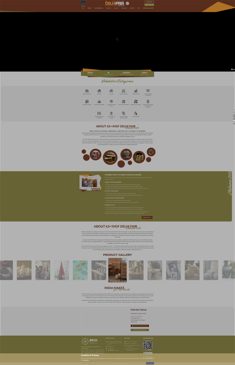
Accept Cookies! (150, 363)
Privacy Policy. (86, 360)
